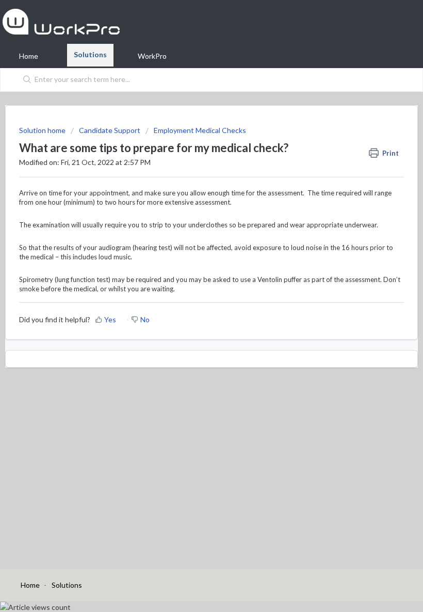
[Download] (192, 300)
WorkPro (152, 56)
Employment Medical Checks (200, 130)
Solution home (43, 130)
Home (28, 56)
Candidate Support (109, 130)
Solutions (90, 54)
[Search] (25, 80)
